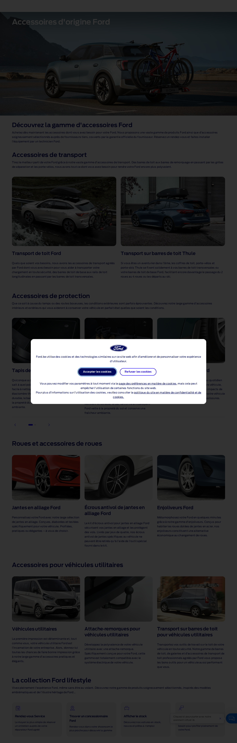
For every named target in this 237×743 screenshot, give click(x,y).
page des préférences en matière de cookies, (148, 383)
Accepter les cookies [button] (97, 372)
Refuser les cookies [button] (138, 372)
